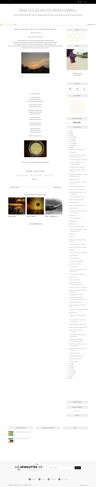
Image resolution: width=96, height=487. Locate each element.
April (70, 367)
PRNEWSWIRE (24, 14)
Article (68, 33)
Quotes (43, 14)
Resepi (68, 38)
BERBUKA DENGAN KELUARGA (76, 199)
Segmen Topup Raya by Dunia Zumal (77, 189)
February (71, 372)
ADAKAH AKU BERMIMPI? (75, 218)
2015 (69, 133)
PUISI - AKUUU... (32, 216)
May (70, 365)
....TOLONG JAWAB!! (73, 255)
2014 (69, 135)
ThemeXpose (20, 485)
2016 (69, 130)
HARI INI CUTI (72, 237)
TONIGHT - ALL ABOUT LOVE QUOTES (78, 287)
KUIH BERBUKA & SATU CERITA (76, 294)
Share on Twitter (37, 175)
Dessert (73, 33)
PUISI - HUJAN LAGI (51, 216)
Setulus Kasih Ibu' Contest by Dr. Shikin (77, 247)
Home (9, 14)
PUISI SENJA (12, 216)
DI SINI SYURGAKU (73, 277)
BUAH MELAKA (72, 215)
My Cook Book (51, 14)
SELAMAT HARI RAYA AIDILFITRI (76, 149)
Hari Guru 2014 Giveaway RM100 (21, 438)
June (70, 363)
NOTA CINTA (72, 234)
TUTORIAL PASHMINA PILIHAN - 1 (77, 196)
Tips (81, 14)
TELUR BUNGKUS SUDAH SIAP (76, 261)
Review (73, 38)
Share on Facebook (23, 175)
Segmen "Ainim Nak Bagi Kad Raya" (76, 226)
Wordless (65, 14)
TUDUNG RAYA (72, 152)
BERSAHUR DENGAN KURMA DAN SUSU (78, 327)
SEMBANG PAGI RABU (74, 179)
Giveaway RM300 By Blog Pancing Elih (22, 432)
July (70, 147)
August (71, 145)
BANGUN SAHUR (73, 221)
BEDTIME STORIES (73, 312)
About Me (15, 14)
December (71, 137)
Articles (36, 14)
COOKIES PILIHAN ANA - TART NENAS (78, 159)
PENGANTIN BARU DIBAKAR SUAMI (77, 324)
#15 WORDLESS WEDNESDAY (76, 356)
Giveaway (79, 33)
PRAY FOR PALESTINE (74, 279)
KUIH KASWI (72, 250)
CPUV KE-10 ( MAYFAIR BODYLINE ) (77, 186)
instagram (70, 90)
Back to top (83, 485)
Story (77, 38)
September (71, 143)
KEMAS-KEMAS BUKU (74, 208)
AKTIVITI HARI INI (73, 266)
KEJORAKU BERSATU (74, 202)
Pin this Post (50, 175)
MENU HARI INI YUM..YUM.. (75, 264)
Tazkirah (82, 38)
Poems (30, 14)
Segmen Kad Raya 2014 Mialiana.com (77, 205)
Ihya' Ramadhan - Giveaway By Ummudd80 (78, 309)
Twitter (77, 90)
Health (83, 33)
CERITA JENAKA (74, 14)
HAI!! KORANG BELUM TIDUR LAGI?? (77, 244)
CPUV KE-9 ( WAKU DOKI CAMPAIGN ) (78, 252)
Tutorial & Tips (70, 40)
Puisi (37, 179)
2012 (69, 378)
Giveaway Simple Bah (73, 361)
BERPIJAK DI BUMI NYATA (75, 358)
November (71, 139)
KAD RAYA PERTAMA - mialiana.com (77, 167)
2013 (69, 376)
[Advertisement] (48, 21)
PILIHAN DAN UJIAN (73, 258)
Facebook (84, 90)
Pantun (59, 14)
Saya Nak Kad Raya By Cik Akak (76, 302)
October (71, 141)
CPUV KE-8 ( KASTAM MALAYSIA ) (77, 274)
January (71, 374)
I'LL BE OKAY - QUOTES (74, 353)
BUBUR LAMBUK (73, 224)
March (70, 369)
